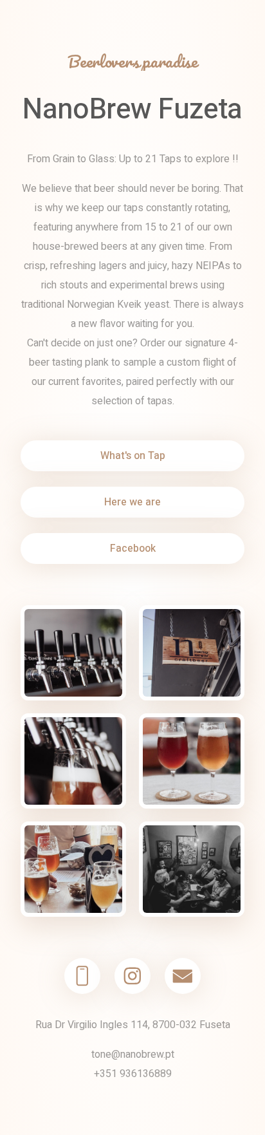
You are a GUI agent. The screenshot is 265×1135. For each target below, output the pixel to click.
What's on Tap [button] (132, 456)
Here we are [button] (132, 502)
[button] (82, 976)
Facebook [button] (133, 548)
